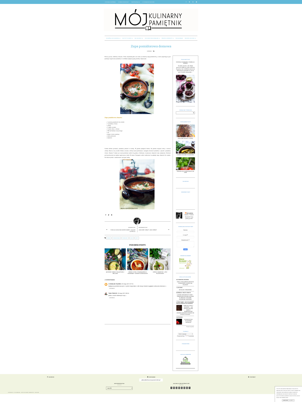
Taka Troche (112, 293)
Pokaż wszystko (190, 326)
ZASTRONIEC (179, 317)
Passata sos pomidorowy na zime (185, 172)
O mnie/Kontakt (123, 2)
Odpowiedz (112, 288)
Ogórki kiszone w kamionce (185, 154)
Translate (191, 336)
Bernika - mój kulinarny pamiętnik (25, 392)
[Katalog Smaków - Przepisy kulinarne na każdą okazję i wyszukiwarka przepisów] (185, 364)
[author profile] (137, 220)
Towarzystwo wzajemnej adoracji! (188, 321)
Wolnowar (179, 38)
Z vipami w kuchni (149, 2)
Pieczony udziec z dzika (185, 138)
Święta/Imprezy (167, 38)
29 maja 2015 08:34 (123, 293)
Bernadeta (190, 213)
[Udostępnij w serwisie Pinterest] (111, 215)
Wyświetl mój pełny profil (189, 217)
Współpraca (135, 2)
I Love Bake (179, 287)
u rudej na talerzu (114, 284)
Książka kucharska (112, 38)
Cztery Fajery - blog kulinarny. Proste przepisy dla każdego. (185, 302)
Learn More (285, 400)
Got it (292, 400)
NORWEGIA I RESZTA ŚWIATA (183, 292)
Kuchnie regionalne (152, 38)
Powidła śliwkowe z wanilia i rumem (185, 62)
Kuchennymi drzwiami (182, 279)
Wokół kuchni (190, 38)
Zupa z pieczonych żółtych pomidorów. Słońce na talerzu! (185, 283)
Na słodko (138, 38)
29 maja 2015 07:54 (127, 284)
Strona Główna (110, 2)
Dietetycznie (127, 38)
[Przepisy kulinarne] (185, 269)
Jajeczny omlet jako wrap (148, 230)
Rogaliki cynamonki (185, 289)
